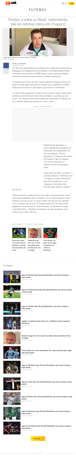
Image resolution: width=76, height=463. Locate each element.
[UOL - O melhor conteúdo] (11, 3)
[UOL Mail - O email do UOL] (63, 3)
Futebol (38, 10)
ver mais (36, 438)
